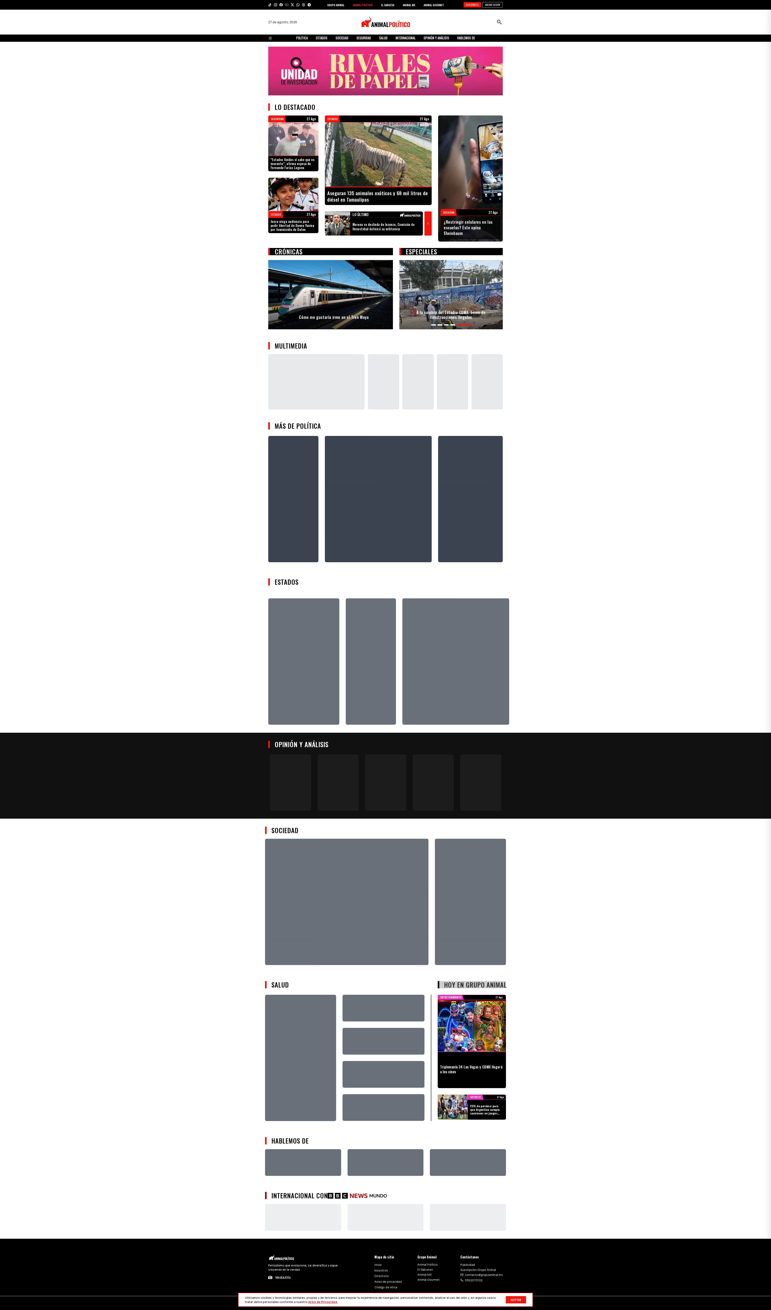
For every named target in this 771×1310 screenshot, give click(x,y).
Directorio (381, 1276)
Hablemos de (466, 38)
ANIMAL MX (409, 5)
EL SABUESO (387, 5)
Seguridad (363, 38)
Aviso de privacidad (388, 1281)
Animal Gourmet (428, 1279)
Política (302, 38)
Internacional (406, 38)
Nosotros (381, 1270)
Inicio (378, 1265)
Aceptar (516, 1300)
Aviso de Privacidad (322, 1302)
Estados (321, 38)
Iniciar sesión (492, 4)
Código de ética (385, 1287)
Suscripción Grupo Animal (478, 1270)
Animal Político (427, 1264)
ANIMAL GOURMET (434, 5)
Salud (383, 38)
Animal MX (424, 1274)
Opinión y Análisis (436, 38)
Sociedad (342, 38)
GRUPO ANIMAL (335, 5)
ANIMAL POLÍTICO (363, 5)
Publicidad (467, 1265)
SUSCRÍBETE (472, 4)
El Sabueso (425, 1269)
